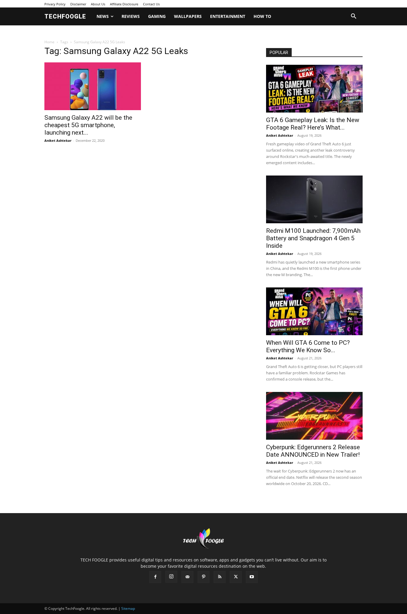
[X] (236, 577)
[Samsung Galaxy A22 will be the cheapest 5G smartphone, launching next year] (92, 86)
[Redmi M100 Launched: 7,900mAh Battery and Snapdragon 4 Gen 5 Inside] (314, 199)
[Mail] (187, 577)
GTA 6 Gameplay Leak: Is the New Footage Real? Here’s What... (312, 123)
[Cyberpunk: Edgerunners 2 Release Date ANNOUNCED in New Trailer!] (314, 416)
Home (49, 41)
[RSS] (220, 577)
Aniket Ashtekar (58, 140)
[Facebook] (155, 577)
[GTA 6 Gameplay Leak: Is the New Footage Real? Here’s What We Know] (314, 89)
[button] (354, 16)
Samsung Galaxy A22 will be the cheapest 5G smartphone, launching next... (88, 125)
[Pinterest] (203, 577)
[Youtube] (252, 577)
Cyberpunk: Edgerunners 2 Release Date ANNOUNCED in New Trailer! (313, 451)
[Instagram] (171, 577)
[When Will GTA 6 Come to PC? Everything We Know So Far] (314, 311)
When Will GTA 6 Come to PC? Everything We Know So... (308, 346)
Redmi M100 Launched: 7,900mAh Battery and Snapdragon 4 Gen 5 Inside (313, 238)
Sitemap (128, 608)
